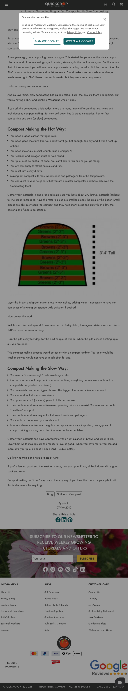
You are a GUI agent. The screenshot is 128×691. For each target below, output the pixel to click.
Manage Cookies (47, 41)
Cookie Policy (94, 32)
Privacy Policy (74, 32)
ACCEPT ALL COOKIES (79, 41)
